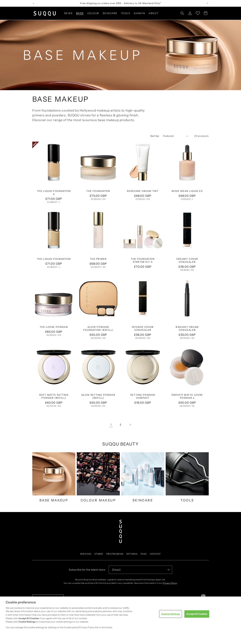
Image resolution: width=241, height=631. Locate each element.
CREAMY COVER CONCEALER (187, 260)
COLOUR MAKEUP (98, 500)
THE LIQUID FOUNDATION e (54, 192)
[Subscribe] (168, 570)
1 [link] (111, 424)
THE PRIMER (98, 258)
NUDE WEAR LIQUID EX (187, 191)
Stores (98, 554)
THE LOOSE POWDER (54, 326)
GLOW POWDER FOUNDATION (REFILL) (98, 328)
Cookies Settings (170, 613)
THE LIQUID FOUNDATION (54, 258)
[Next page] (130, 425)
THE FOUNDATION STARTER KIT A (143, 260)
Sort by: (154, 136)
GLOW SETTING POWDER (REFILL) (98, 396)
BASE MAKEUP (54, 500)
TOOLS (187, 500)
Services (85, 554)
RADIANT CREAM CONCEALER (187, 328)
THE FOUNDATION (98, 191)
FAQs (143, 554)
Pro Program (114, 554)
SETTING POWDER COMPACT (142, 396)
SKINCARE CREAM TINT (142, 191)
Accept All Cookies (196, 613)
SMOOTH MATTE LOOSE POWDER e (187, 396)
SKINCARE (142, 500)
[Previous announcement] (33, 3)
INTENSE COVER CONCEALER (143, 328)
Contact (155, 554)
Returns (131, 554)
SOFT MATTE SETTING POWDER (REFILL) (54, 396)
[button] (79, 13)
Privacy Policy (170, 583)
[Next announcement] (207, 3)
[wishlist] (198, 13)
